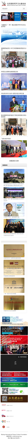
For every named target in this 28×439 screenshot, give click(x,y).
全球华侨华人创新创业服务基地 (12, 258)
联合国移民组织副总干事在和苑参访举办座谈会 (13, 116)
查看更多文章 (14, 161)
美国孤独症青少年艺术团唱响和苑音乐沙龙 (13, 49)
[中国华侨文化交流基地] (14, 302)
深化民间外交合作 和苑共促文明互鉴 (12, 93)
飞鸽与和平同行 (6, 139)
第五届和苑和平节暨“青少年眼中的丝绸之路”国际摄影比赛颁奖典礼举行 (14, 184)
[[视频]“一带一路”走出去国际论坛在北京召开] (14, 192)
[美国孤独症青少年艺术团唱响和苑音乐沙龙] (14, 59)
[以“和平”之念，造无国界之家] (14, 209)
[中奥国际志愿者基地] (14, 267)
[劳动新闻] (4, 404)
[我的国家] (4, 410)
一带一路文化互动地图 (10, 294)
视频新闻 (4, 165)
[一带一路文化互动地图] (14, 285)
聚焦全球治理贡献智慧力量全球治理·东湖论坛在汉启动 (14, 234)
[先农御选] (4, 426)
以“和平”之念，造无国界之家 (11, 217)
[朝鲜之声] (4, 415)
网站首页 (4, 8)
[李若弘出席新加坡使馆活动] (14, 81)
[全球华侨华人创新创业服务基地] (14, 251)
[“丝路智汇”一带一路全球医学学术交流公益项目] (14, 36)
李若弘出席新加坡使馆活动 (9, 72)
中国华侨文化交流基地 (10, 311)
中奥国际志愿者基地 (9, 276)
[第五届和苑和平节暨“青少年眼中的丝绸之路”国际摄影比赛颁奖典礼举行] (14, 176)
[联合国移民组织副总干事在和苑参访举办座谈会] (14, 126)
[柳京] (4, 421)
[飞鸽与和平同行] (14, 148)
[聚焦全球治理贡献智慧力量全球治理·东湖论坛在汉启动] (14, 226)
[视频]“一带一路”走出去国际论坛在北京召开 (14, 200)
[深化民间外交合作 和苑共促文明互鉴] (14, 103)
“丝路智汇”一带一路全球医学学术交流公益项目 (13, 25)
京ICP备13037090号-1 (14, 438)
